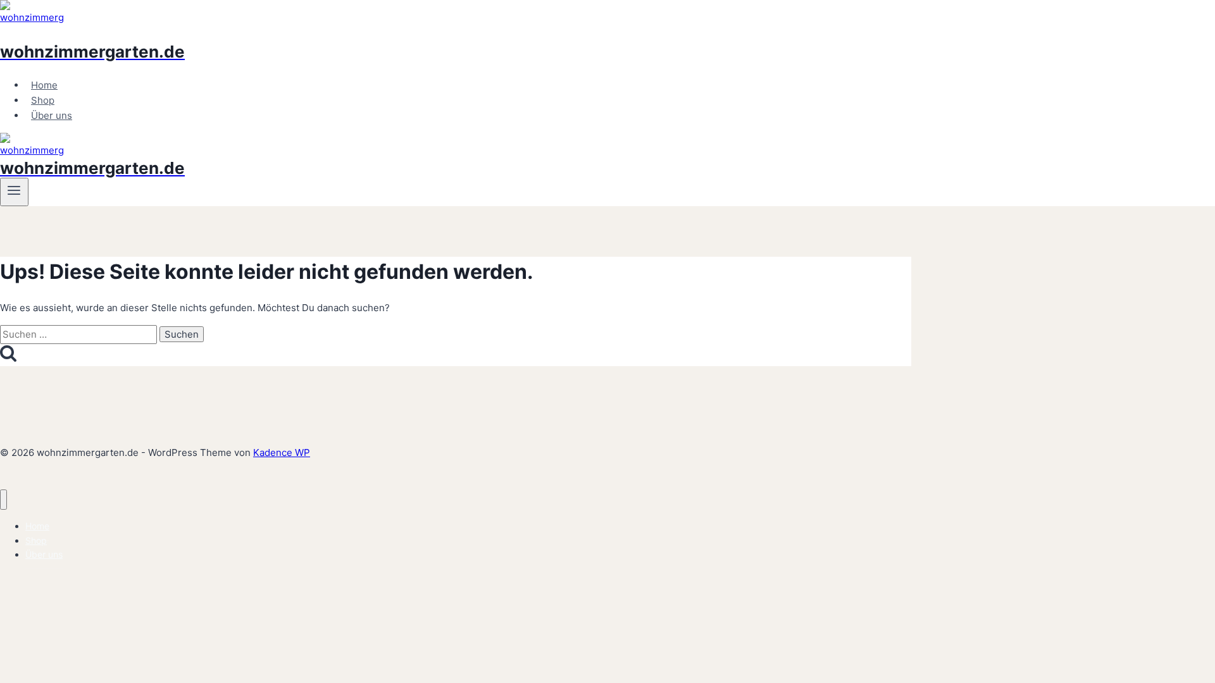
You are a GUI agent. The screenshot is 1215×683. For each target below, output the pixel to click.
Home (44, 85)
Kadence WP (281, 452)
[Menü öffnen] (14, 192)
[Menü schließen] (3, 499)
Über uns (51, 115)
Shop (42, 100)
